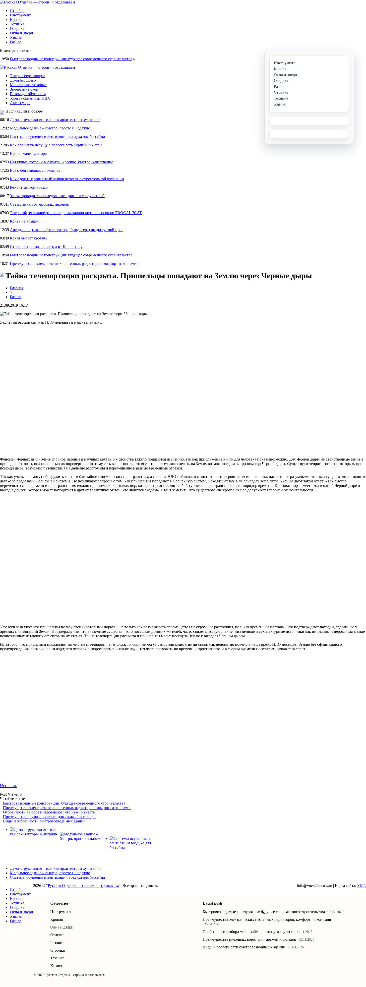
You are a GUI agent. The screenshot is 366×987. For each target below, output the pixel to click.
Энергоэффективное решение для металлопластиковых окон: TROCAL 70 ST (76, 213)
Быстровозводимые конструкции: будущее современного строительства (71, 59)
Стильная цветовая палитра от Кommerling (46, 246)
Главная (16, 288)
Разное (15, 42)
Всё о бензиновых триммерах (35, 170)
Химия (16, 37)
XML (361, 885)
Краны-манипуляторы (29, 153)
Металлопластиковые (28, 85)
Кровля (16, 19)
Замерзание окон (24, 89)
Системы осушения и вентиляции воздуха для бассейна (57, 136)
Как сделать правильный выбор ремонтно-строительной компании (67, 179)
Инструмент (20, 15)
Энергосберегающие (27, 76)
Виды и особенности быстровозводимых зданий (44, 821)
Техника (17, 24)
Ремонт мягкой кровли (29, 187)
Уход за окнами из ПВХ (30, 98)
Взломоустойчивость (28, 94)
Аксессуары (20, 103)
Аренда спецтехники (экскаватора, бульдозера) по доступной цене (66, 230)
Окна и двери (21, 33)
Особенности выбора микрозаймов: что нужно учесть (49, 812)
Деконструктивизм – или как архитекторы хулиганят (55, 119)
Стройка (17, 10)
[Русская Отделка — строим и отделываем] (37, 2)
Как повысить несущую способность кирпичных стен (56, 145)
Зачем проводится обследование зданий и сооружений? (57, 196)
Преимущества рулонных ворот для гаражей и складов (49, 816)
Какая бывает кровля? (28, 238)
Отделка (17, 28)
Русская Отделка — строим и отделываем (83, 885)
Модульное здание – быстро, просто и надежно (50, 128)
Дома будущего (23, 80)
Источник (8, 786)
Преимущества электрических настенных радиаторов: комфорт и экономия (74, 263)
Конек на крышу (24, 221)
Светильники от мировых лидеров (39, 204)
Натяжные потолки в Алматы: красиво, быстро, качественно (61, 162)
